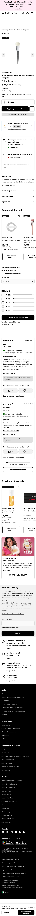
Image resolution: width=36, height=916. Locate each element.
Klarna (4, 96)
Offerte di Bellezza (7, 850)
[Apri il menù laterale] (3, 12)
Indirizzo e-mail (7, 619)
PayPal (27, 94)
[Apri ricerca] (22, 12)
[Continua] (32, 55)
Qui (3, 851)
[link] (18, 317)
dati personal (17, 605)
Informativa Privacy (20, 603)
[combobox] (18, 281)
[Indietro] (3, 55)
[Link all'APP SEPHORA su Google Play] (8, 842)
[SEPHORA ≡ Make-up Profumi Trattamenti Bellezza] (11, 13)
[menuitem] (27, 13)
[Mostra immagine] (17, 53)
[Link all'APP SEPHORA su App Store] (21, 842)
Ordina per (5, 277)
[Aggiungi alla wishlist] (18, 216)
